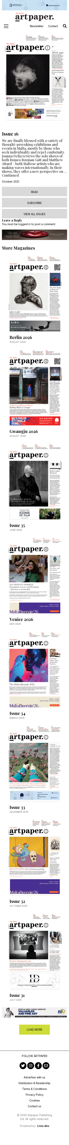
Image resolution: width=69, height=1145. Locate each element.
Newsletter (37, 26)
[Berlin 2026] (34, 295)
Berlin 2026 (21, 337)
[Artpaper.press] (34, 17)
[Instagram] (30, 1065)
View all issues (34, 214)
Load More (34, 1029)
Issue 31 (17, 995)
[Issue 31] (34, 953)
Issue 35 (17, 525)
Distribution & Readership (34, 1083)
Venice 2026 (21, 619)
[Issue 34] (34, 671)
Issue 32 (17, 901)
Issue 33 (17, 807)
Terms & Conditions (34, 1088)
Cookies (34, 1100)
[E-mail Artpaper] (46, 1065)
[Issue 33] (34, 765)
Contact (53, 26)
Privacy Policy (35, 1094)
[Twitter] (23, 1065)
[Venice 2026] (34, 577)
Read (34, 192)
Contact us (34, 1106)
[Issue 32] (34, 859)
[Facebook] (38, 1065)
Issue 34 (17, 713)
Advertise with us (34, 1077)
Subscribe (34, 203)
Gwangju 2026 (24, 431)
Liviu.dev (43, 1125)
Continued (10, 175)
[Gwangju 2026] (34, 389)
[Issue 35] (34, 483)
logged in (24, 224)
